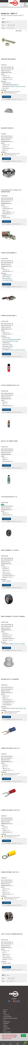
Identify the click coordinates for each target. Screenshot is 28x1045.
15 (6, 25)
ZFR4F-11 (9, 348)
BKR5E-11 (9, 278)
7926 (17, 341)
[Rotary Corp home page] (14, 3)
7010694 (20, 708)
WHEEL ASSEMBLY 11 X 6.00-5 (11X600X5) (13, 616)
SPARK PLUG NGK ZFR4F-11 (9, 315)
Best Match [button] (19, 30)
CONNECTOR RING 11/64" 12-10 (10, 872)
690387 (8, 217)
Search (3, 1044)
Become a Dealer (7, 1032)
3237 (24, 349)
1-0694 (24, 708)
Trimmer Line (6, 1014)
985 (8, 339)
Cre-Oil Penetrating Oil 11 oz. (9, 496)
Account (17, 1044)
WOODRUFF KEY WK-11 (7, 128)
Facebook (9, 1001)
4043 (6, 348)
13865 (24, 86)
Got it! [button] (23, 1035)
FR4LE (8, 337)
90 (13, 25)
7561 (14, 341)
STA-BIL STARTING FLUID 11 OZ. (10, 385)
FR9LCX (11, 341)
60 (11, 25)
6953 (6, 278)
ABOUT (4, 1020)
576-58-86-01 (17, 643)
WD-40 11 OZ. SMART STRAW (9, 441)
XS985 (14, 339)
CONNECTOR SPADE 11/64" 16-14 (10, 748)
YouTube (14, 1001)
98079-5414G (9, 344)
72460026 (9, 581)
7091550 (17, 86)
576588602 (11, 643)
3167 (21, 349)
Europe (26, 5)
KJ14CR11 (17, 349)
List (9, 22)
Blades (5, 1011)
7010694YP (12, 708)
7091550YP (12, 86)
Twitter (11, 1001)
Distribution (6, 1023)
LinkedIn (16, 1001)
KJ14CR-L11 (12, 349)
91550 (20, 86)
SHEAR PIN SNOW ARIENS (8, 59)
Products (5, 1009)
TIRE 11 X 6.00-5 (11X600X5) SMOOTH (11, 934)
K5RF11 (11, 280)
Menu (25, 1044)
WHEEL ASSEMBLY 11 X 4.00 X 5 (10, 550)
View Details (6, 96)
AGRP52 (11, 346)
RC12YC (10, 275)
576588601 (22, 643)
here (6, 1038)
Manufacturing (7, 1021)
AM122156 (16, 84)
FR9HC (7, 341)
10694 (16, 708)
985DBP (11, 339)
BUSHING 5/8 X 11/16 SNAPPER (10, 679)
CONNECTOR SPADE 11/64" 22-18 (10, 810)
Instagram (19, 1001)
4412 (9, 342)
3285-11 (7, 88)
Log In (8, 99)
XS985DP (19, 339)
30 (8, 25)
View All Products (7, 1016)
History (5, 1025)
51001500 (8, 83)
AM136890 (11, 84)
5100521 (9, 963)
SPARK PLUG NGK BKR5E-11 (9, 253)
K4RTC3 (8, 280)
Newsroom (6, 1026)
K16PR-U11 (8, 276)
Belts (5, 1013)
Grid (5, 22)
